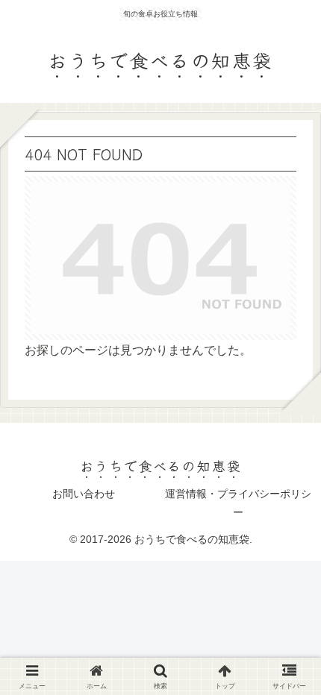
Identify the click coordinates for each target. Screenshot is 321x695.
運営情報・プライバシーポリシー (238, 503)
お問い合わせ (83, 494)
